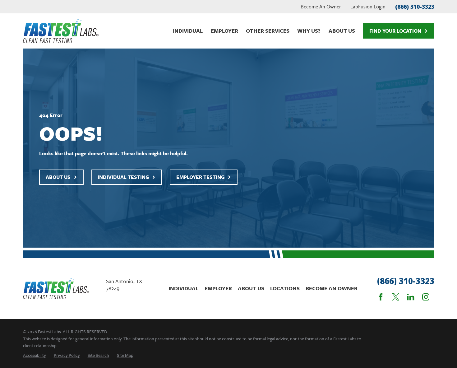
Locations (285, 288)
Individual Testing (123, 177)
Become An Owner (321, 6)
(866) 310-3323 (414, 6)
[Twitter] (395, 296)
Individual (183, 288)
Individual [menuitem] (188, 31)
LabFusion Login (367, 6)
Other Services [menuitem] (267, 31)
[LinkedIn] (410, 296)
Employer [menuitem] (224, 31)
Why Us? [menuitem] (309, 31)
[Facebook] (380, 296)
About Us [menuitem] (342, 31)
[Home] (61, 31)
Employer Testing (200, 177)
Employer (218, 288)
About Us (58, 177)
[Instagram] (425, 296)
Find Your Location (395, 31)
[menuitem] (34, 355)
